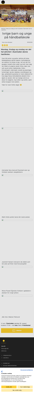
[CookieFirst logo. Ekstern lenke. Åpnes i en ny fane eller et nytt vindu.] (2, 371)
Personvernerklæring (26, 370)
